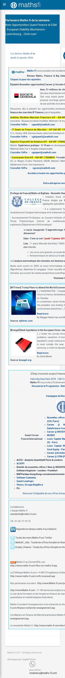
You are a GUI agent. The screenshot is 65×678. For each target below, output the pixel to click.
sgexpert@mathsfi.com (44, 152)
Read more (42, 313)
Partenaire (12, 20)
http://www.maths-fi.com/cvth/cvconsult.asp (32, 576)
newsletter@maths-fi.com (23, 514)
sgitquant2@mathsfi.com (45, 136)
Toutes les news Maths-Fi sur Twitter (33, 537)
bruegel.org (25, 360)
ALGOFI (20, 463)
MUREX (51, 435)
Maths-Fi (31, 71)
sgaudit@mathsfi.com (43, 124)
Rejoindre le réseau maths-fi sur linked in (36, 529)
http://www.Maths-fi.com (22, 590)
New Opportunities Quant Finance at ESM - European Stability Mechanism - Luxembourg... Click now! (31, 29)
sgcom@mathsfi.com (43, 168)
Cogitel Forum (29, 659)
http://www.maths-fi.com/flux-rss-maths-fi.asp (33, 565)
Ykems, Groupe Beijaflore (30, 484)
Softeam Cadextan (26, 477)
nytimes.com (26, 321)
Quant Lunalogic (25, 481)
